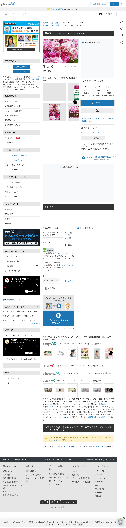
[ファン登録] (121, 28)
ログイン (21, 71)
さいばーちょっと (67, 265)
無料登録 (35, 79)
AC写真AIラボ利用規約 (81, 482)
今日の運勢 (9, 266)
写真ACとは (9, 209)
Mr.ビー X (8, 383)
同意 (80, 524)
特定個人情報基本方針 (11, 482)
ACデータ (99, 492)
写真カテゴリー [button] (11, 101)
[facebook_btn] (47, 502)
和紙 (35, 311)
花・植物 (54, 23)
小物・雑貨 (55, 25)
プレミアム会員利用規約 (81, 478)
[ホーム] (121, 21)
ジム (29, 320)
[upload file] (100, 14)
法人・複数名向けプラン (14, 187)
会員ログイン (104, 404)
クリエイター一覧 (12, 170)
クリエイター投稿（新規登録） (17, 155)
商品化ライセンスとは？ (90, 132)
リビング (12, 320)
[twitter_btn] (42, 502)
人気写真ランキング (12, 106)
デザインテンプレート (13, 257)
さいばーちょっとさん (63, 253)
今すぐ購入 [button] (94, 138)
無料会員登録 (21, 67)
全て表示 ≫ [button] (69, 281)
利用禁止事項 (86, 119)
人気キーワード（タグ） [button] (16, 307)
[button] (99, 4)
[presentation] (111, 353)
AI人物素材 (9, 142)
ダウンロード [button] (100, 103)
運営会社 (6, 475)
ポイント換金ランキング (14, 165)
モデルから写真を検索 (13, 111)
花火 (4, 320)
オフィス (21, 320)
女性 (18, 311)
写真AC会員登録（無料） (97, 417)
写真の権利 (9, 214)
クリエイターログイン (13, 160)
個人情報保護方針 (10, 478)
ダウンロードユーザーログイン (69, 447)
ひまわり (6, 316)
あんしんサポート (12, 197)
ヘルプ (7, 219)
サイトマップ (8, 492)
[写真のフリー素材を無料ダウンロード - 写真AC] (8, 4)
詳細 (74, 524)
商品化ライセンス (12, 192)
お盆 (26, 316)
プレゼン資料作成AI (12, 271)
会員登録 (61, 417)
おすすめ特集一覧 (12, 115)
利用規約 (8, 224)
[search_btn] (119, 14)
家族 (24, 311)
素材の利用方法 (100, 119)
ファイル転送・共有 (12, 261)
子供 (31, 316)
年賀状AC (99, 482)
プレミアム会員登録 (12, 182)
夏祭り (19, 316)
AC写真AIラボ (12, 138)
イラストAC (99, 471)
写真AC (46, 23)
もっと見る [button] (34, 324)
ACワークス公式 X (12, 378)
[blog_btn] (57, 502)
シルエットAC (100, 475)
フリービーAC (100, 478)
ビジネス (10, 311)
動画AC (98, 485)
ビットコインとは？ (65, 328)
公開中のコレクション (13, 125)
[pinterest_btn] (52, 502)
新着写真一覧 (10, 120)
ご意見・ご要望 (70, 502)
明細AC (98, 496)
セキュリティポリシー (11, 495)
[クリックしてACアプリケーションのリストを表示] (122, 4)
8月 (29, 311)
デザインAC (99, 489)
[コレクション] (121, 35)
